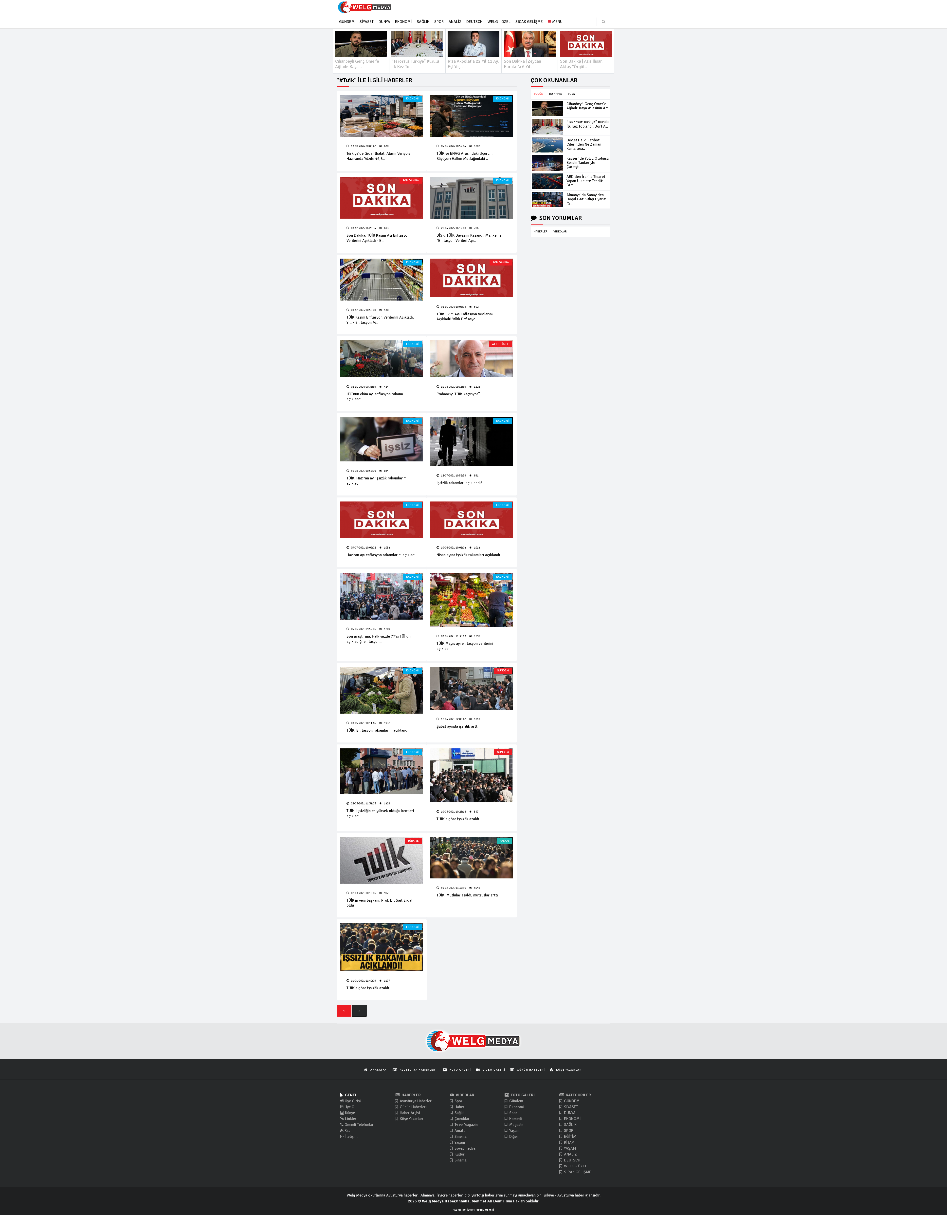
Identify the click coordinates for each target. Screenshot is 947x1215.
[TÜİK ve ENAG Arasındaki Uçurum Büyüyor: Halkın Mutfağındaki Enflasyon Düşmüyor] (471, 116)
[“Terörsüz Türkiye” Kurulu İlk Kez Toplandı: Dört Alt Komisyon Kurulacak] (547, 126)
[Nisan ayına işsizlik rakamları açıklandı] (471, 519)
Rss (347, 1130)
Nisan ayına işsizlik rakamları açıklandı (468, 554)
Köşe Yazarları (411, 1118)
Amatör (460, 1130)
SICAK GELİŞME (577, 1172)
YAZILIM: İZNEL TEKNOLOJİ (473, 1210)
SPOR (568, 1130)
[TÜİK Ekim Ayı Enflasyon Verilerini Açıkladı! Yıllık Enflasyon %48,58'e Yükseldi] (471, 278)
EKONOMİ (412, 98)
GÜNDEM (503, 670)
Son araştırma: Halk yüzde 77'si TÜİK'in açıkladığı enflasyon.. (378, 639)
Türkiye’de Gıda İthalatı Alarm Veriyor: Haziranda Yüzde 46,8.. (378, 156)
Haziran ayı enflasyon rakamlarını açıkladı (381, 554)
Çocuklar (462, 1118)
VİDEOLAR (560, 231)
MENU (557, 21)
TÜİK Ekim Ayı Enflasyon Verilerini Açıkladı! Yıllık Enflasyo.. (465, 317)
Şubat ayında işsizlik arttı (457, 726)
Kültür (459, 1154)
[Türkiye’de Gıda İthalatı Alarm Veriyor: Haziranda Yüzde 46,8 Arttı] (381, 116)
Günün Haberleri (413, 1106)
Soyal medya (464, 1148)
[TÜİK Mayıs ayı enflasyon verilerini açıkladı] (471, 600)
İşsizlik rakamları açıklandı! (459, 482)
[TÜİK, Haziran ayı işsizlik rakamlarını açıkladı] (381, 439)
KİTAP (568, 1142)
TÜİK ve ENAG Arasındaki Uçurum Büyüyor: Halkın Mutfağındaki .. (464, 156)
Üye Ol (349, 1106)
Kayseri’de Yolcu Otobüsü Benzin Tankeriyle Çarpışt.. (587, 162)
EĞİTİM (569, 1136)
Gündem (515, 1101)
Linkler (350, 1118)
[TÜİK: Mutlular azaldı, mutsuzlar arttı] (471, 857)
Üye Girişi (352, 1101)
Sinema (460, 1136)
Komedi (515, 1118)
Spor (458, 1101)
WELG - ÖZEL (500, 344)
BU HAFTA (555, 94)
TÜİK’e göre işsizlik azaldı (458, 818)
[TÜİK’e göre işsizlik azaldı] (471, 775)
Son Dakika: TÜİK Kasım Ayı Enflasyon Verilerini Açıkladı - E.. (377, 238)
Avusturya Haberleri (416, 1101)
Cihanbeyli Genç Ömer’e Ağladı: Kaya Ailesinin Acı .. (587, 108)
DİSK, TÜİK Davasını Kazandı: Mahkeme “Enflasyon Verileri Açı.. (469, 238)
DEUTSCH (571, 1160)
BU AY (571, 94)
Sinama (460, 1160)
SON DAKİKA (410, 180)
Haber (459, 1106)
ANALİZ (570, 1154)
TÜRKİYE (413, 841)
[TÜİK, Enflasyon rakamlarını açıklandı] (381, 690)
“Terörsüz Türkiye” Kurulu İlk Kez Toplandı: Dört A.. (587, 124)
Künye (349, 1112)
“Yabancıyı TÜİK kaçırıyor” (458, 394)
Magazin (515, 1124)
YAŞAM (504, 841)
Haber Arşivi (409, 1112)
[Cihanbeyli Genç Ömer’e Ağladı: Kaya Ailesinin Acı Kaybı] (547, 108)
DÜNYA (569, 1112)
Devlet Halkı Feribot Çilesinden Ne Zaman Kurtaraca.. (583, 144)
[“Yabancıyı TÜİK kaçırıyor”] (471, 358)
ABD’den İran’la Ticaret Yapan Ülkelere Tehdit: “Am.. (585, 181)
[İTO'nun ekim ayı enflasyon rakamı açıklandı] (381, 358)
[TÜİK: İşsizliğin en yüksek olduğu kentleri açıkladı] (381, 771)
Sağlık (459, 1112)
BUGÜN (538, 94)
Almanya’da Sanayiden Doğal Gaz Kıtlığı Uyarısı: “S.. (586, 199)
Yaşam (459, 1142)
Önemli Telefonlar (359, 1124)
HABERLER (540, 231)
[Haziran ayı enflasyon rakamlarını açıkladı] (381, 519)
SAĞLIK (570, 1124)
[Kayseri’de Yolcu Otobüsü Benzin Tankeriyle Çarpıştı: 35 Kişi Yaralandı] (547, 163)
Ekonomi (516, 1106)
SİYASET (570, 1106)
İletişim (351, 1136)
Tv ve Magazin (466, 1124)
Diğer (513, 1136)
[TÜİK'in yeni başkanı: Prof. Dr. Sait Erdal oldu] (381, 860)
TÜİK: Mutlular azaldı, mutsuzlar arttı (467, 895)
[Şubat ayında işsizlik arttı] (471, 688)
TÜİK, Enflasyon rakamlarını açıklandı (377, 730)
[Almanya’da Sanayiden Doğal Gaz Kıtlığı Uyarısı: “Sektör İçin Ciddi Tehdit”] (547, 199)
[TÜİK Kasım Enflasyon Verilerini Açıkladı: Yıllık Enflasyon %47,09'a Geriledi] (381, 280)
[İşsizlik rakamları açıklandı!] (471, 441)
